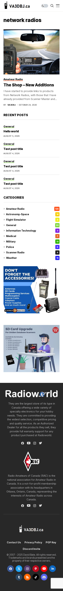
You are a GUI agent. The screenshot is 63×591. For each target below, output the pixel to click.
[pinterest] (35, 568)
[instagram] (27, 568)
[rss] (27, 577)
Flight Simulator (32, 219)
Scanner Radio (32, 252)
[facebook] (10, 568)
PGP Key (51, 542)
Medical (32, 236)
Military (32, 241)
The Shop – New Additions (29, 85)
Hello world (11, 131)
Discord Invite (31, 549)
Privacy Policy (33, 542)
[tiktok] (35, 577)
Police (32, 246)
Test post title (13, 149)
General (32, 225)
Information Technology (32, 230)
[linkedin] (52, 568)
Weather (32, 257)
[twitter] (19, 568)
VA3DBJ (12, 105)
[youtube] (44, 568)
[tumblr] (19, 577)
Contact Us (14, 542)
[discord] (44, 577)
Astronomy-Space (32, 214)
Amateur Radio (32, 208)
